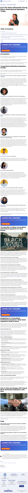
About (4, 482)
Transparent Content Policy (12, 484)
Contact (4, 483)
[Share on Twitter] (3, 466)
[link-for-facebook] (6, 491)
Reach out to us (3, 417)
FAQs (2, 41)
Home (4, 481)
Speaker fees (2, 330)
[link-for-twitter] (4, 491)
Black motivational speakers (16, 213)
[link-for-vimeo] (10, 491)
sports (17, 102)
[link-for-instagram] (7, 491)
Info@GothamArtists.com (5, 478)
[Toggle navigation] (27, 1)
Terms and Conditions (12, 481)
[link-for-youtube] (12, 491)
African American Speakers (11, 4)
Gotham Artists (7, 1)
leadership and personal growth (15, 275)
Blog (4, 485)
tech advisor (22, 124)
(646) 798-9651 (23, 475)
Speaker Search (4, 484)
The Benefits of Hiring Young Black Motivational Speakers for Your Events (14, 34)
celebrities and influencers (5, 122)
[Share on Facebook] (0, 466)
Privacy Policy (12, 483)
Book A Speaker (3, 486)
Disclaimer (11, 482)
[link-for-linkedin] (9, 491)
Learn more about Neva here (15, 458)
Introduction (3, 31)
